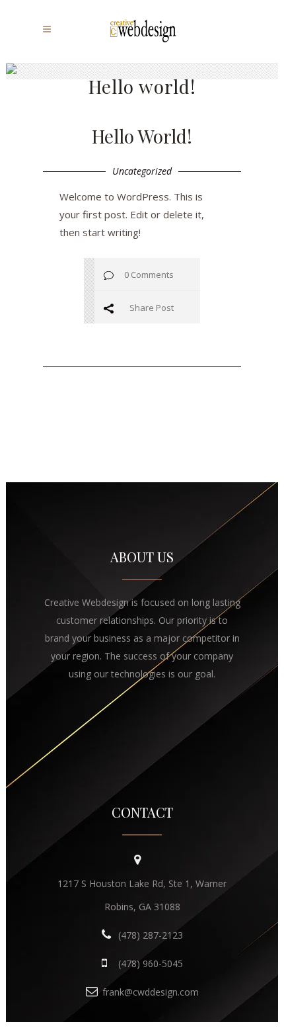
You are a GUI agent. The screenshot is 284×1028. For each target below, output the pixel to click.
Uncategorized (142, 171)
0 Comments (149, 274)
